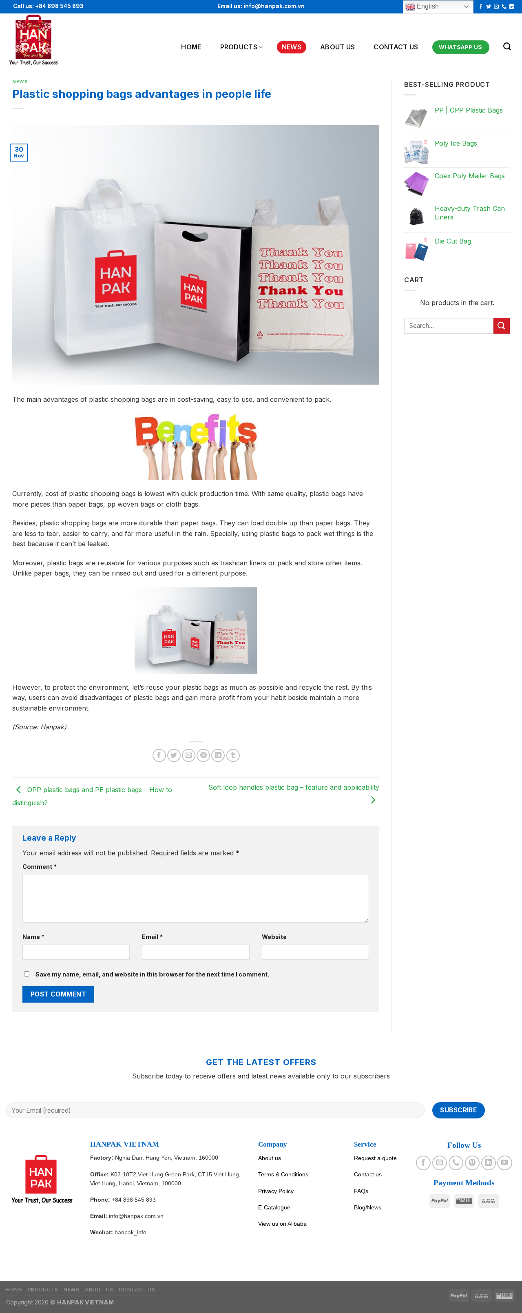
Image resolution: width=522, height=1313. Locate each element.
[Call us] (504, 7)
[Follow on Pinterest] (472, 1163)
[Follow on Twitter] (488, 7)
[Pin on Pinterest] (203, 755)
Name (33, 936)
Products (239, 47)
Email (152, 936)
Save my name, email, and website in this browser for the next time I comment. (152, 974)
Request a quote (375, 1158)
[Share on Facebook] (159, 755)
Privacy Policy (276, 1191)
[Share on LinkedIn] (218, 755)
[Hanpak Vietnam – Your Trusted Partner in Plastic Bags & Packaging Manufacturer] (46, 40)
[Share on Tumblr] (233, 755)
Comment (39, 866)
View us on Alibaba (282, 1223)
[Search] (507, 46)
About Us (337, 47)
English (427, 6)
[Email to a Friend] (188, 755)
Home (191, 47)
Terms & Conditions (283, 1174)
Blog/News (367, 1207)
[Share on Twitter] (174, 755)
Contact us (396, 47)
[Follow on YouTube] (504, 1163)
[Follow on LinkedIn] (511, 7)
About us (269, 1158)
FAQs (361, 1191)
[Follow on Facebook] (480, 7)
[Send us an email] (496, 7)
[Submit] (501, 326)
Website (274, 936)
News (291, 47)
